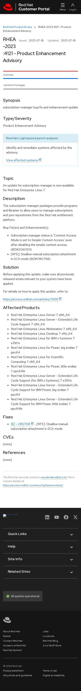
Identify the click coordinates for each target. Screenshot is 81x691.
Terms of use (50, 670)
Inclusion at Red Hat (14, 645)
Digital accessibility (53, 675)
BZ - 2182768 (20, 424)
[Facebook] (66, 518)
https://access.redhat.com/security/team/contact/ (33, 485)
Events (6, 636)
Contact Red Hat (12, 640)
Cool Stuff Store (52, 645)
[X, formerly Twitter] (75, 518)
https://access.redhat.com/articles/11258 (30, 299)
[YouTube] (56, 518)
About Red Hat (11, 631)
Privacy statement (13, 670)
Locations (48, 636)
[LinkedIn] (47, 518)
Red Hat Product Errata (17, 27)
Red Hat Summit (12, 650)
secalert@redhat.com (54, 477)
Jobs (45, 631)
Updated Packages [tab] (14, 85)
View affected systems (22, 160)
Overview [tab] (8, 74)
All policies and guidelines (17, 675)
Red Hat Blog (50, 640)
